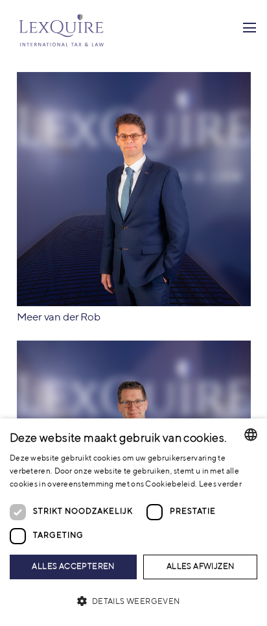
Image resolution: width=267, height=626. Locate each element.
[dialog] (133, 522)
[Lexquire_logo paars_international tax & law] (63, 28)
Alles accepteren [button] (73, 567)
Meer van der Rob (58, 317)
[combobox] (250, 434)
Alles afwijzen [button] (201, 567)
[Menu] (249, 28)
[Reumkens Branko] (134, 348)
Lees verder (220, 484)
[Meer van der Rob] (134, 79)
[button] (133, 602)
